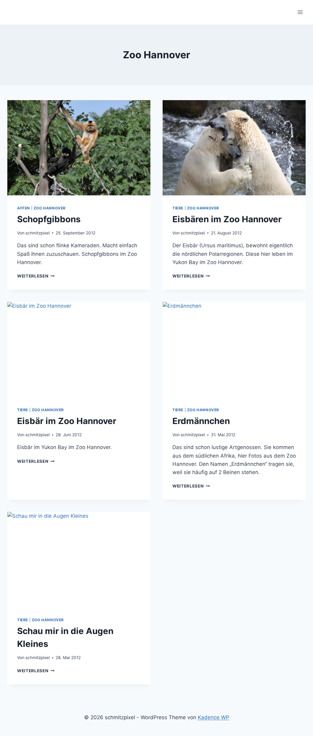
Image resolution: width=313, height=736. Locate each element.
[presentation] (78, 147)
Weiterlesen (36, 276)
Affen (23, 208)
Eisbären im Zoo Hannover (227, 219)
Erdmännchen (201, 421)
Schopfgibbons (49, 219)
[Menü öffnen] (300, 12)
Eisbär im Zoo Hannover (66, 421)
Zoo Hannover (50, 208)
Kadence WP (213, 717)
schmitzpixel (37, 232)
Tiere (177, 208)
